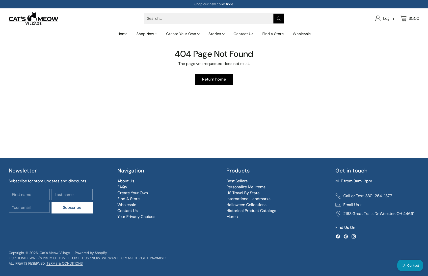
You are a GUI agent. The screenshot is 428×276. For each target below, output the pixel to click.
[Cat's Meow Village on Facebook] (338, 237)
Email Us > (352, 204)
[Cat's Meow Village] (33, 18)
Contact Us (127, 210)
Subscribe (72, 207)
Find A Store (128, 198)
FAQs (122, 187)
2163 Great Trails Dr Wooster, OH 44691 (378, 213)
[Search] (278, 18)
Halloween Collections (246, 204)
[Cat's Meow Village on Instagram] (354, 237)
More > (232, 216)
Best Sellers (237, 181)
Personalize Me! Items (246, 187)
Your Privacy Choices (136, 216)
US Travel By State (243, 192)
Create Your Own (132, 192)
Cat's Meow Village (55, 253)
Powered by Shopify (91, 253)
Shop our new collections (214, 4)
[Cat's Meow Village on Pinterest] (346, 237)
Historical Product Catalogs (251, 210)
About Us (125, 181)
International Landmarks (248, 198)
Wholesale (126, 204)
